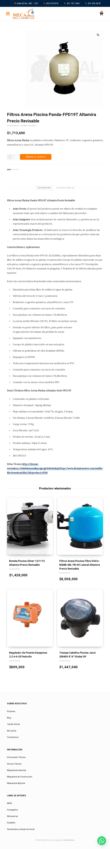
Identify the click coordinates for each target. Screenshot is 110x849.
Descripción (44, 188)
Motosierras (12, 816)
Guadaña (11, 823)
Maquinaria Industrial (16, 770)
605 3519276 (52, 3)
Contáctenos (13, 737)
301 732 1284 (73, 3)
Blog (9, 718)
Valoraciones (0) (65, 188)
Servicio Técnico (14, 764)
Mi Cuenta (11, 731)
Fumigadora (12, 810)
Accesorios (13, 126)
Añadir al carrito (36, 157)
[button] (98, 35)
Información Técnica (16, 757)
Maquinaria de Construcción (19, 777)
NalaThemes (69, 840)
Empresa (11, 711)
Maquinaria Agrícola (16, 783)
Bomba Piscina (28, 126)
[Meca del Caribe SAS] (23, 14)
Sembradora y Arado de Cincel (21, 829)
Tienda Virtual (13, 724)
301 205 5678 (94, 3)
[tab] (44, 187)
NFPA (9, 803)
